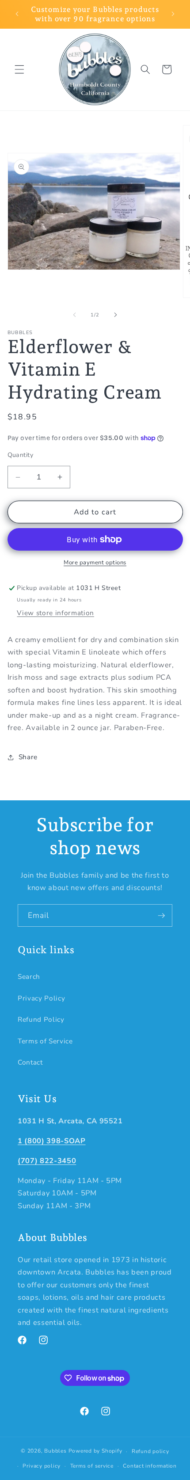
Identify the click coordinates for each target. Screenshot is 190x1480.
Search (29, 976)
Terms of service (92, 1465)
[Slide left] (74, 315)
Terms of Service (45, 1041)
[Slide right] (115, 315)
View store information (55, 612)
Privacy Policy (41, 998)
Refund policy (150, 1451)
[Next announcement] (173, 14)
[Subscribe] (161, 915)
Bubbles (56, 1451)
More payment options (95, 563)
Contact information (150, 1465)
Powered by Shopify (95, 1451)
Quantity (21, 455)
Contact (30, 1062)
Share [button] (28, 756)
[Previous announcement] (17, 14)
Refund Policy (41, 1019)
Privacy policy (42, 1465)
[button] (19, 69)
